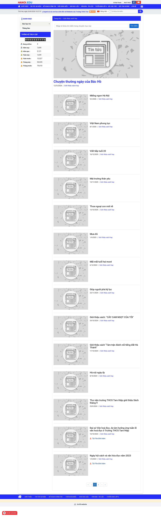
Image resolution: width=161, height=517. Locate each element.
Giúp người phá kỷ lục (101, 289)
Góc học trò (112, 6)
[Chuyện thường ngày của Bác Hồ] (97, 54)
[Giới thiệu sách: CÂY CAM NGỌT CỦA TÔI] (71, 326)
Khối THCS (127, 2)
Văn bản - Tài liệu (87, 6)
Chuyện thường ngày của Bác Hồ (77, 81)
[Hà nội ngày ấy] (71, 382)
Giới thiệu (24, 6)
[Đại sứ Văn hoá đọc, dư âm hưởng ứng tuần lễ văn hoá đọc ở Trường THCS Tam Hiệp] (71, 437)
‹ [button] (91, 484)
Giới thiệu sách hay (70, 18)
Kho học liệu (74, 6)
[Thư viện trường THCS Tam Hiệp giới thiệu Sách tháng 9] (71, 409)
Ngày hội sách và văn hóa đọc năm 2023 (110, 455)
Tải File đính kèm (98, 438)
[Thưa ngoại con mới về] (71, 215)
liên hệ (133, 6)
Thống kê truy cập (29, 34)
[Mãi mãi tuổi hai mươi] (71, 271)
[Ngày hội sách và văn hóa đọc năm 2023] (71, 465)
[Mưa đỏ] (71, 243)
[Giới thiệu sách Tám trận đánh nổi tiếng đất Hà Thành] (71, 354)
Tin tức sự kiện (35, 6)
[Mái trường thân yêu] (71, 188)
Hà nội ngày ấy (97, 372)
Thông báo (26, 28)
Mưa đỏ (94, 234)
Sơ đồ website (82, 504)
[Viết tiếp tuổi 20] (71, 160)
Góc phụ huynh (124, 6)
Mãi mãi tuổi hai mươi (101, 261)
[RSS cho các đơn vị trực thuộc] (92, 11)
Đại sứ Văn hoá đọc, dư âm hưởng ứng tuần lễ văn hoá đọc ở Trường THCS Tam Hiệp (113, 429)
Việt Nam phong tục (100, 123)
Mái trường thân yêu (100, 178)
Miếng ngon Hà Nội (99, 95)
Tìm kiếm (134, 26)
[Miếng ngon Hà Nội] (71, 105)
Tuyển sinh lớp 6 (101, 6)
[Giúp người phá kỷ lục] (71, 299)
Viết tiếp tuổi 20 (98, 151)
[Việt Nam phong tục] (71, 132)
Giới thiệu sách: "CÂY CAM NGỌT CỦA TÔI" (112, 317)
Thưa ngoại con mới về (101, 206)
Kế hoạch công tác (49, 6)
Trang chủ (57, 18)
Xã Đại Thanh (117, 2)
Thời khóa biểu (62, 6)
